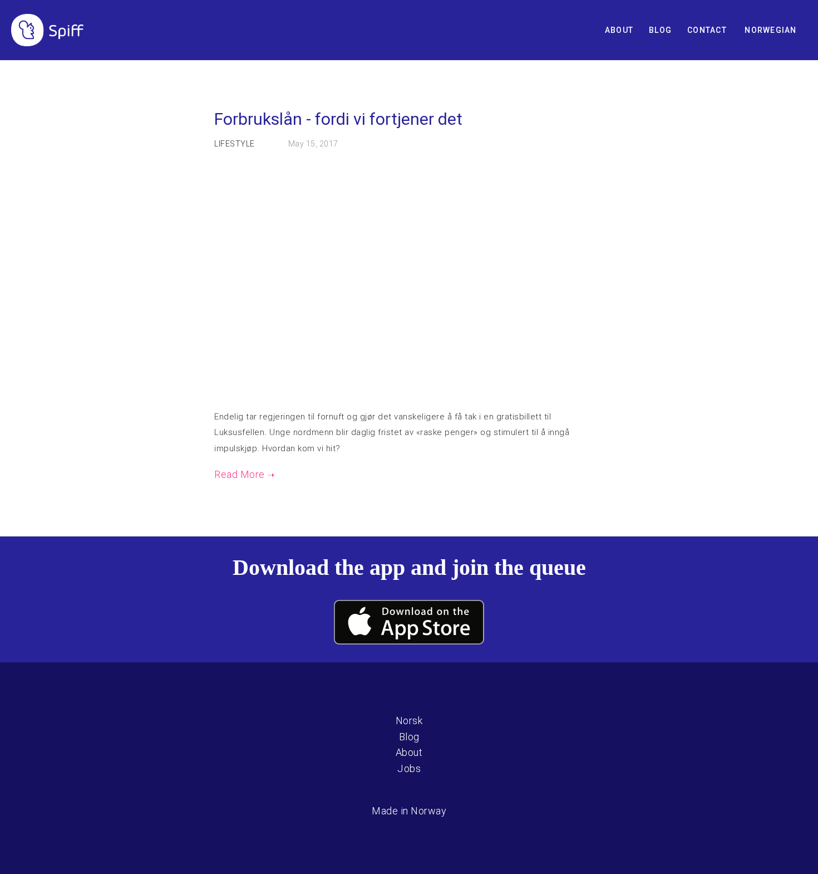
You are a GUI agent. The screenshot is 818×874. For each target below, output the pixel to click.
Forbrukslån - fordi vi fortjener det (338, 119)
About (619, 30)
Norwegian (770, 30)
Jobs (409, 768)
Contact (707, 30)
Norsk (409, 720)
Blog (660, 30)
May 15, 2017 (313, 143)
